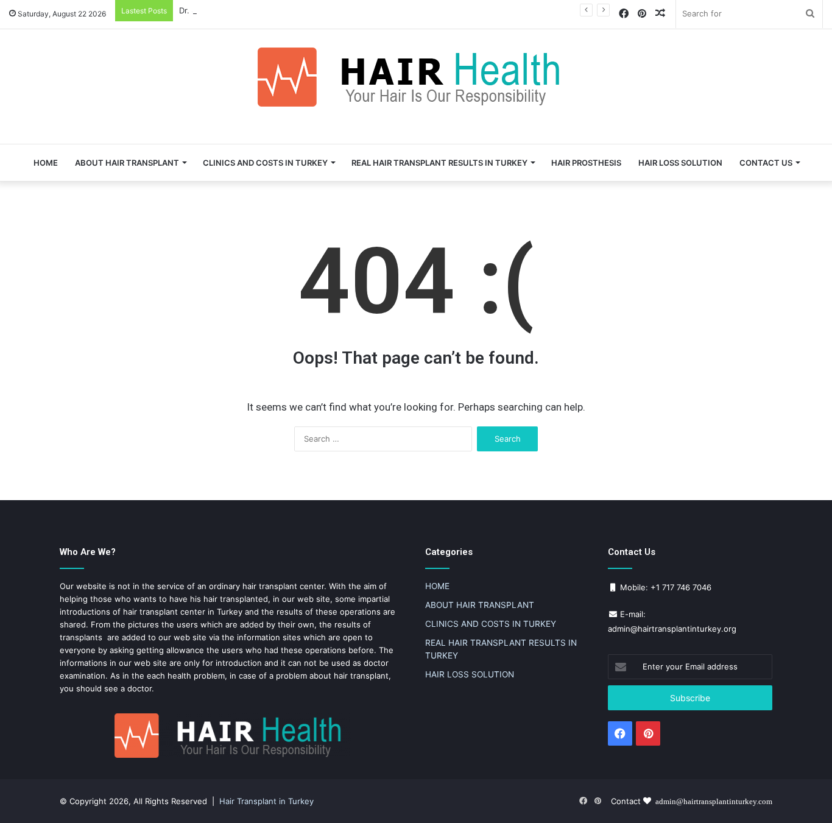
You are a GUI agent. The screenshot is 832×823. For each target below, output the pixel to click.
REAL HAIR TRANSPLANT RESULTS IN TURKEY (439, 163)
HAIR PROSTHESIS (586, 163)
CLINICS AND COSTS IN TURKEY (265, 163)
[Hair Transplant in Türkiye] (416, 77)
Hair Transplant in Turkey (266, 801)
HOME (45, 163)
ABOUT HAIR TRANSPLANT (127, 163)
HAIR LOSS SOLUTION (680, 163)
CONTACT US (765, 163)
